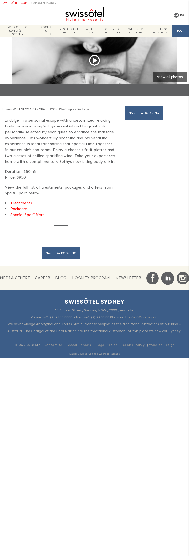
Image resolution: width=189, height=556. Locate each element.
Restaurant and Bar (69, 30)
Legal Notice (106, 345)
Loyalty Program (91, 277)
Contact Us (54, 345)
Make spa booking (61, 253)
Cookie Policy (134, 345)
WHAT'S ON (91, 30)
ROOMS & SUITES (45, 30)
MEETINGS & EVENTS (160, 30)
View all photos (170, 77)
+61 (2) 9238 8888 (57, 317)
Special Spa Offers (27, 214)
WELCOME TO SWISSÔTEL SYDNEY (18, 30)
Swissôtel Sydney (43, 3)
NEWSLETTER (128, 277)
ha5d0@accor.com (143, 317)
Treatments (21, 203)
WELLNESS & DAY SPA (136, 30)
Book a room (180, 33)
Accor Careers (79, 345)
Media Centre (15, 277)
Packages (19, 209)
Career (42, 277)
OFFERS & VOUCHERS (112, 30)
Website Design (161, 345)
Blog (60, 277)
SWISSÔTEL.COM (14, 3)
